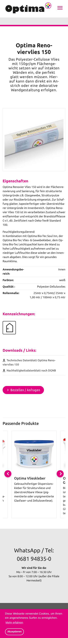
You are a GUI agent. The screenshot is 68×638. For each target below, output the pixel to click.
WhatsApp (27, 550)
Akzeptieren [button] (14, 631)
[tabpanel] (34, 474)
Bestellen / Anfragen (25, 390)
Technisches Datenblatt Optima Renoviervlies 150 (29, 362)
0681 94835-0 (34, 559)
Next (60, 473)
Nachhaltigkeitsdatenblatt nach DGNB (31, 370)
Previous (7, 473)
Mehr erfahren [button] (14, 622)
